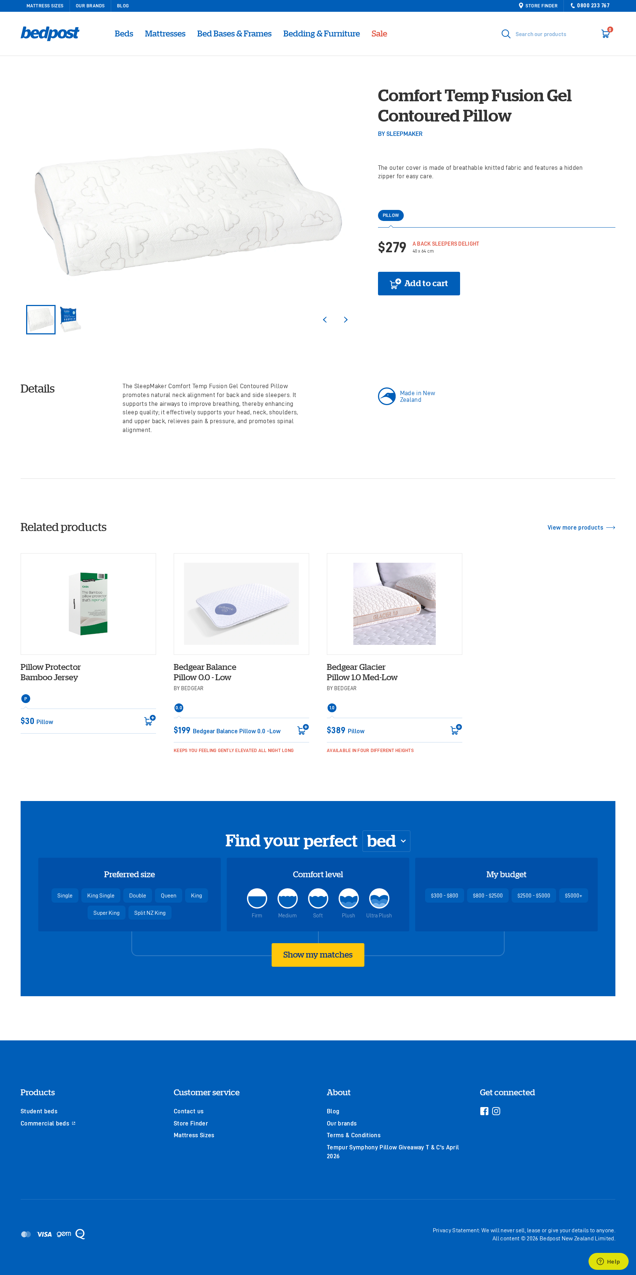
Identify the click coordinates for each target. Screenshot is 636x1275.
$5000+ (573, 895)
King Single (100, 895)
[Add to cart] (148, 720)
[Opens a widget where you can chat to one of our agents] (608, 1262)
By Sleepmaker (400, 133)
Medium (287, 915)
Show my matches (318, 955)
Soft (318, 915)
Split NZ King (150, 912)
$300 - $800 (444, 895)
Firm (257, 915)
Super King (106, 912)
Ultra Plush (379, 915)
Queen (168, 895)
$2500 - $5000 (533, 895)
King (196, 895)
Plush (348, 915)
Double (137, 895)
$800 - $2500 (488, 895)
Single (65, 895)
